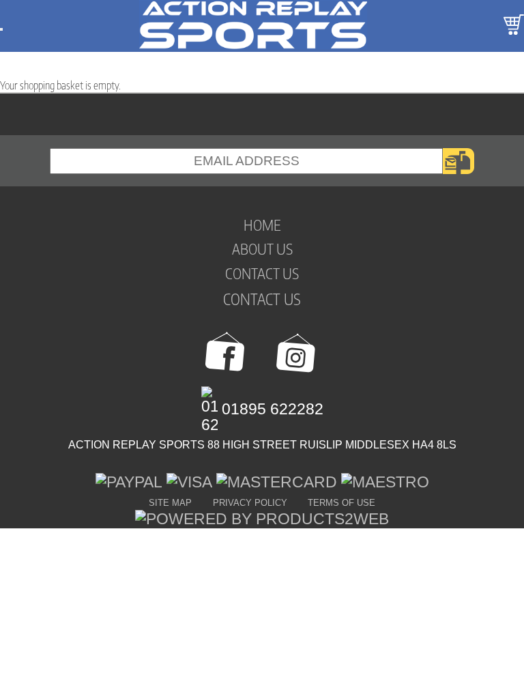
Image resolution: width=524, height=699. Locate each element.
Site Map (170, 503)
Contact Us (262, 299)
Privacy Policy (250, 503)
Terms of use (341, 503)
